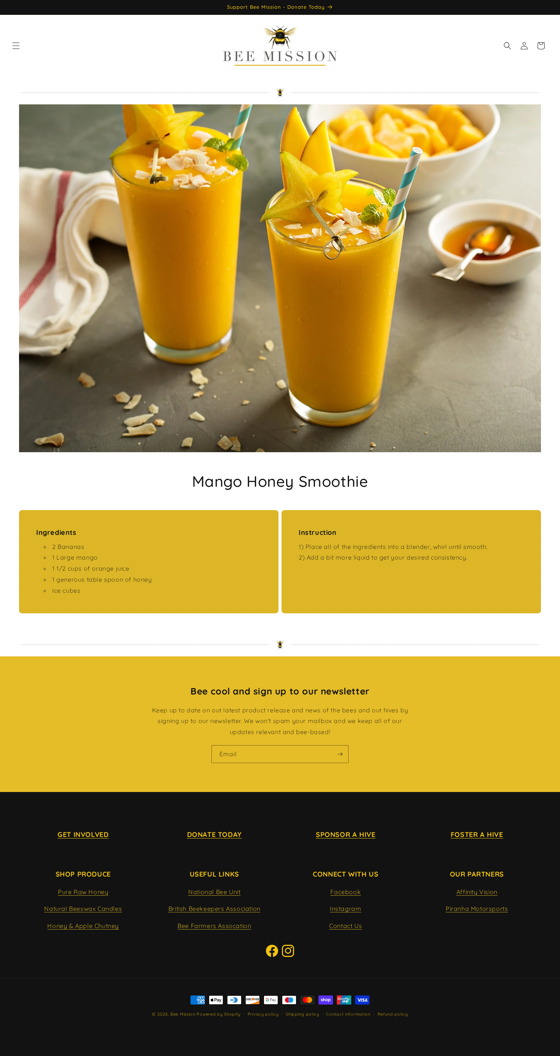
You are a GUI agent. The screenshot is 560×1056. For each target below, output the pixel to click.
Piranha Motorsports (477, 908)
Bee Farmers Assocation (214, 926)
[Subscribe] (339, 754)
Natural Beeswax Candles (83, 908)
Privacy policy (263, 1013)
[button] (16, 45)
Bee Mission (182, 1014)
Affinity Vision (477, 891)
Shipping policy (302, 1013)
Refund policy (393, 1013)
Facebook (345, 891)
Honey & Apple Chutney (83, 926)
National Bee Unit (214, 891)
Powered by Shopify (218, 1014)
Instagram (345, 908)
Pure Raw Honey (83, 891)
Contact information (348, 1013)
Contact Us (345, 926)
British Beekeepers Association (214, 908)
